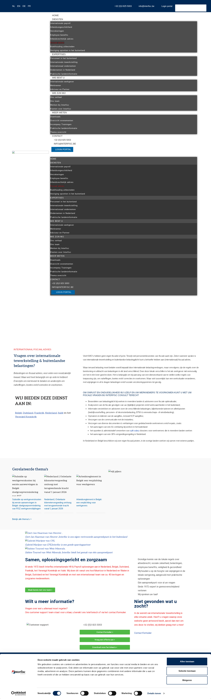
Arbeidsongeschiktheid (61, 27)
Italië (60, 413)
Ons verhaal (56, 97)
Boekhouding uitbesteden (62, 46)
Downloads (55, 117)
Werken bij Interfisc (59, 105)
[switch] (84, 693)
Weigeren (187, 680)
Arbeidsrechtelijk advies (61, 39)
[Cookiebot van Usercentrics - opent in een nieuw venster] (18, 693)
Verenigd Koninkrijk (26, 416)
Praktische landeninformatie (63, 74)
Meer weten (59, 112)
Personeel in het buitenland (63, 58)
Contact (57, 136)
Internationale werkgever (62, 82)
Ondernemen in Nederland (62, 70)
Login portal (63, 149)
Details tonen (154, 693)
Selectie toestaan (187, 671)
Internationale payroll (60, 23)
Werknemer (55, 85)
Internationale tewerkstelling (64, 62)
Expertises (59, 54)
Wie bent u (58, 77)
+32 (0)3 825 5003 (62, 140)
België (18, 413)
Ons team (55, 101)
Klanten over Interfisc (60, 109)
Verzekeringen (57, 31)
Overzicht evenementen (61, 120)
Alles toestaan (187, 661)
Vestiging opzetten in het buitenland (67, 50)
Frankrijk (39, 413)
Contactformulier (143, 633)
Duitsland (28, 413)
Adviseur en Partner (59, 89)
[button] (123, 155)
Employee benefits (59, 35)
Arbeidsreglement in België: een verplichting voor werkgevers (89, 502)
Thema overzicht (58, 132)
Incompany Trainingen (60, 124)
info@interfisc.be (65, 143)
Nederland (51, 413)
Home (55, 15)
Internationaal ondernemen (63, 66)
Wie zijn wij (59, 93)
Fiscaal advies (57, 43)
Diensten (57, 19)
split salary (134, 430)
